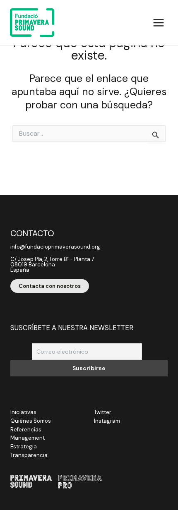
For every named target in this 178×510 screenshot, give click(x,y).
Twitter (102, 412)
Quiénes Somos (30, 420)
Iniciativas (23, 412)
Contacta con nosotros (50, 286)
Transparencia (29, 455)
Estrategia (23, 446)
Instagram (107, 420)
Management (27, 437)
